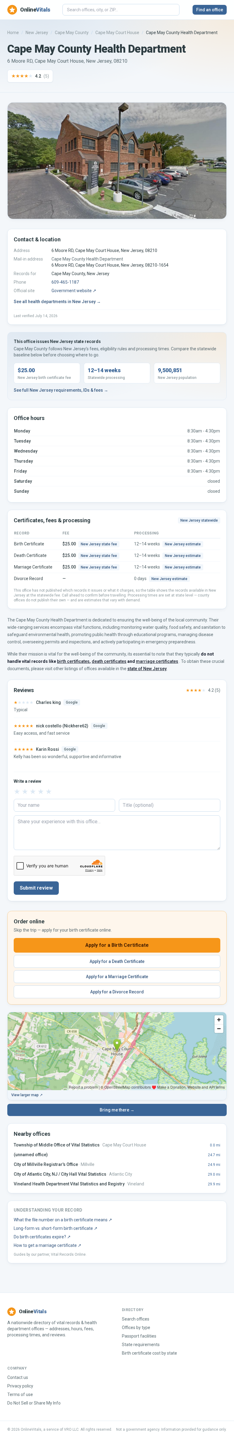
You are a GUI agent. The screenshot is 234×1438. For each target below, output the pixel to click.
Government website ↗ (73, 290)
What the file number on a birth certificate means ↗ (63, 1219)
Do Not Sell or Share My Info (34, 1403)
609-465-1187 (65, 282)
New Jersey (37, 32)
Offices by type (136, 1327)
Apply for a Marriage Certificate (117, 976)
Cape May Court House (117, 32)
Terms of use (20, 1394)
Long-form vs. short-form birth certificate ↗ (56, 1228)
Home (13, 32)
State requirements (141, 1344)
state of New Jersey (147, 668)
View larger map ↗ (27, 1095)
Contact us (17, 1377)
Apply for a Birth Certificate (117, 945)
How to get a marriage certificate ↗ (47, 1245)
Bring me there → (117, 1109)
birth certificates (73, 661)
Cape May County (72, 32)
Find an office (209, 9)
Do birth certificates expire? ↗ (42, 1236)
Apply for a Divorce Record (117, 991)
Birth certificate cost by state (149, 1353)
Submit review (36, 888)
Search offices (135, 1319)
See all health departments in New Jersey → (57, 301)
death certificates (109, 661)
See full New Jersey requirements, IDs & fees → (61, 390)
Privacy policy (20, 1386)
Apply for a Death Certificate (117, 961)
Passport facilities (139, 1336)
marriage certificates (157, 661)
